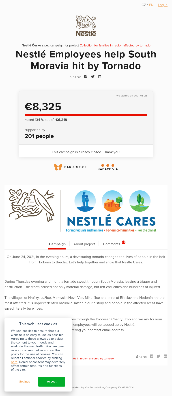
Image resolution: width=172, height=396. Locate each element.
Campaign (57, 244)
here (14, 362)
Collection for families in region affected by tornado (115, 45)
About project (84, 244)
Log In (163, 5)
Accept (51, 381)
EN (151, 5)
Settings (24, 381)
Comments (114, 243)
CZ (144, 5)
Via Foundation (94, 387)
